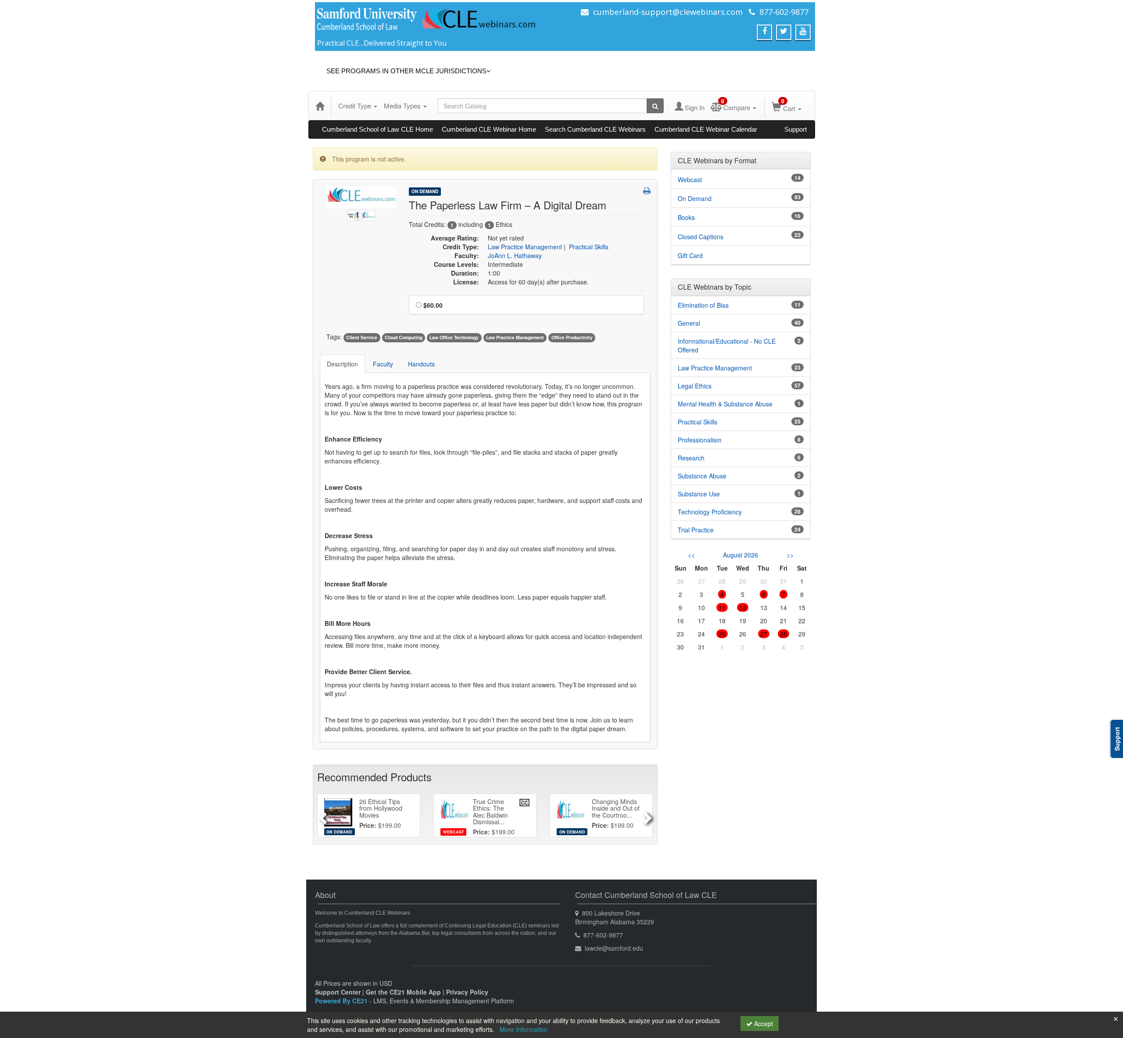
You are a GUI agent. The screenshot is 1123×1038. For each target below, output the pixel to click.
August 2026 (740, 554)
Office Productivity (572, 337)
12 (742, 607)
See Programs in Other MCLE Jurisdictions (406, 71)
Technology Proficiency (710, 511)
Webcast (690, 179)
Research (691, 457)
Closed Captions (700, 236)
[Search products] (655, 105)
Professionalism (700, 439)
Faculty (383, 363)
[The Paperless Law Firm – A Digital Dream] (354, 213)
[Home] (320, 106)
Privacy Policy (467, 992)
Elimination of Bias (703, 305)
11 (722, 607)
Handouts (421, 363)
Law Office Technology (454, 337)
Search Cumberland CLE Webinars (595, 129)
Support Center (338, 992)
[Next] (648, 815)
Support (795, 129)
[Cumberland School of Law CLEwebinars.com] (426, 20)
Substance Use (699, 493)
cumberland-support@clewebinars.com (668, 12)
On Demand (424, 191)
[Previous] (321, 815)
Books (686, 217)
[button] (647, 190)
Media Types (403, 105)
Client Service (361, 337)
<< (691, 554)
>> (790, 554)
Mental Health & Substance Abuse (725, 403)
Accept (762, 1023)
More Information (523, 1029)
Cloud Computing (403, 337)
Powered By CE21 (342, 1000)
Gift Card (690, 255)
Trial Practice (696, 529)
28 (783, 633)
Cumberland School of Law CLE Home (377, 129)
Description (342, 363)
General (689, 323)
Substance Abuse (702, 475)
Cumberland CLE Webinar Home (489, 129)
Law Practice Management (525, 246)
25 (722, 633)
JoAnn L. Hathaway (515, 255)
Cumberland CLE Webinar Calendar (705, 129)
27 (763, 633)
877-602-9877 (783, 12)
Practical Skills (588, 246)
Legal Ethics (695, 385)
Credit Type (355, 105)
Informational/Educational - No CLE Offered (727, 345)
